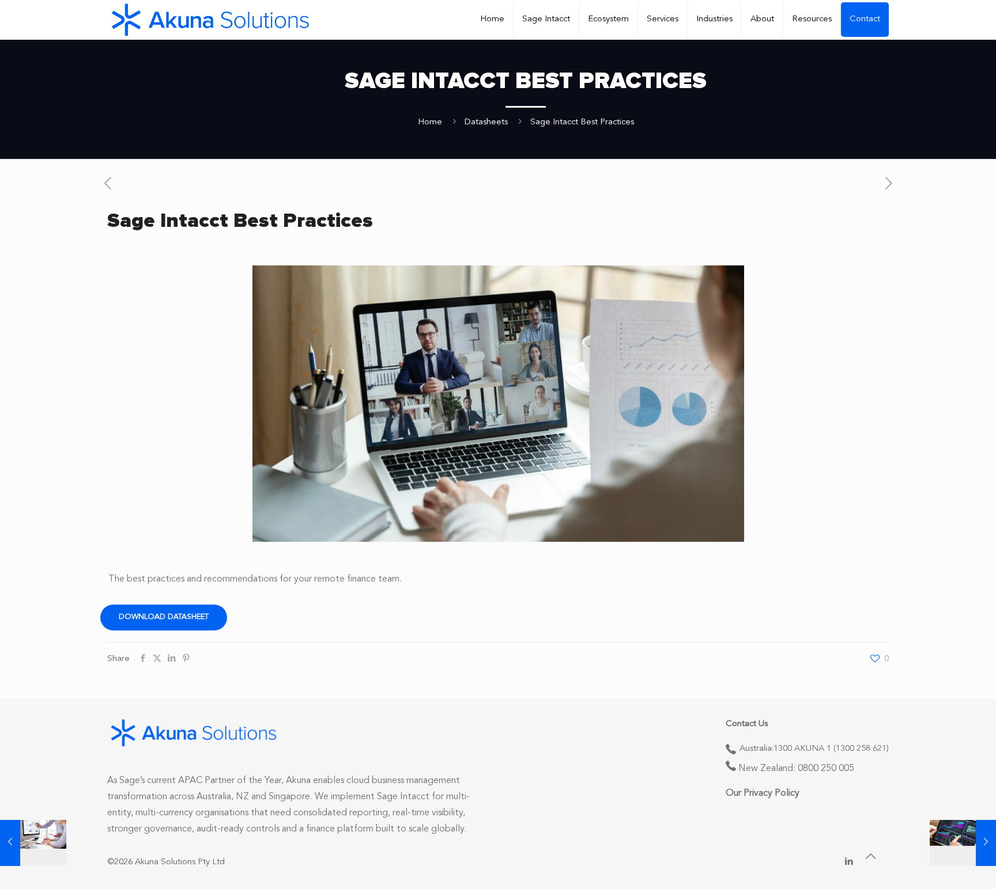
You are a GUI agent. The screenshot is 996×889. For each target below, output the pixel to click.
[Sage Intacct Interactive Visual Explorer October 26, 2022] (963, 843)
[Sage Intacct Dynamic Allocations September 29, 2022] (33, 843)
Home (430, 122)
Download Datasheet (164, 617)
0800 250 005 (826, 768)
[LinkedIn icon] (848, 862)
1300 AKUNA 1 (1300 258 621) (831, 748)
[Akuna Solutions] (210, 19)
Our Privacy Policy (762, 793)
